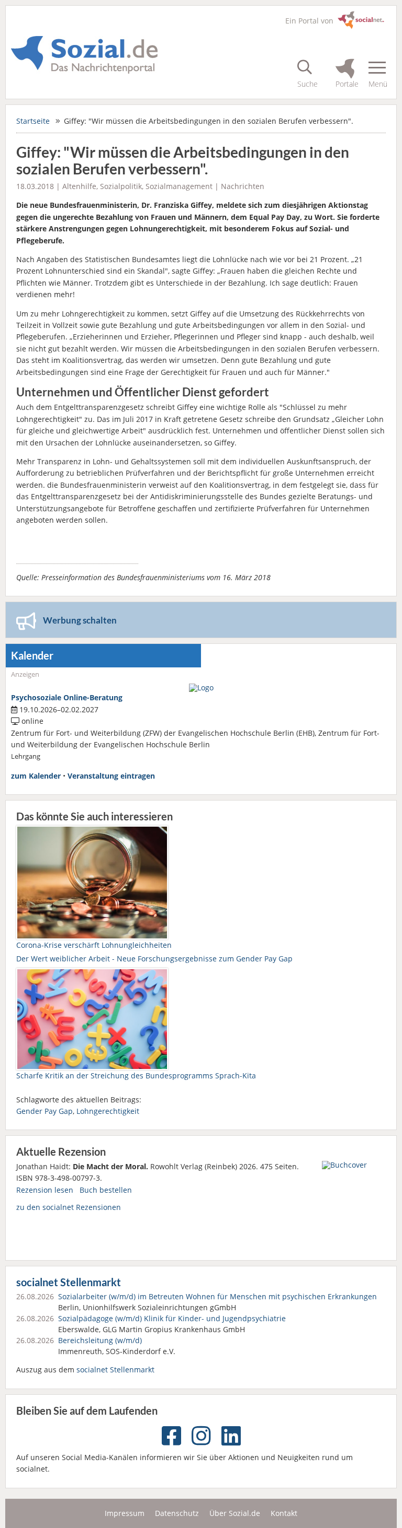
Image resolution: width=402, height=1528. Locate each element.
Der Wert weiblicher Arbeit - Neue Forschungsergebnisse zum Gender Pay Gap (154, 958)
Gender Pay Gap (44, 1111)
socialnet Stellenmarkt (68, 1282)
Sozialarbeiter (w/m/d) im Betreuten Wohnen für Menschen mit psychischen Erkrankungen (217, 1296)
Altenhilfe (79, 186)
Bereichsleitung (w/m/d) (100, 1340)
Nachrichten (242, 186)
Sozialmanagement (179, 186)
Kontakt (284, 1513)
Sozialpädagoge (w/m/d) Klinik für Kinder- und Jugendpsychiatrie (172, 1318)
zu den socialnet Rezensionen (68, 1207)
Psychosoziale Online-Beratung (66, 697)
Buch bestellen (106, 1190)
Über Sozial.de (234, 1513)
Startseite (33, 121)
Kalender (32, 656)
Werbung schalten (80, 620)
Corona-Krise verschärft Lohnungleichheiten (94, 945)
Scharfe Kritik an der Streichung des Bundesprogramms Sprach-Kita (136, 1075)
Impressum (124, 1513)
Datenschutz (177, 1513)
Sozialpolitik (121, 186)
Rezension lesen (44, 1190)
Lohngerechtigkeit (107, 1111)
